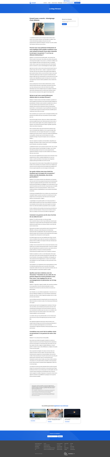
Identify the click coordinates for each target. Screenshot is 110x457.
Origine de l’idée (66, 443)
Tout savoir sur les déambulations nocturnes (49, 449)
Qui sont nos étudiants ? (60, 443)
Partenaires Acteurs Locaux (47, 446)
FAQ (35, 449)
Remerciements (72, 446)
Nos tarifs (45, 443)
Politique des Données (59, 449)
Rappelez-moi (77, 2)
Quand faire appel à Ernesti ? (38, 443)
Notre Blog (71, 443)
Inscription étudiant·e (71, 2)
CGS (64, 446)
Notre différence (37, 446)
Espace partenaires (72, 449)
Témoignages (60, 2)
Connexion (65, 2)
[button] (45, 3)
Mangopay (65, 449)
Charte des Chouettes (59, 446)
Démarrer (64, 24)
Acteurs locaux (54, 2)
